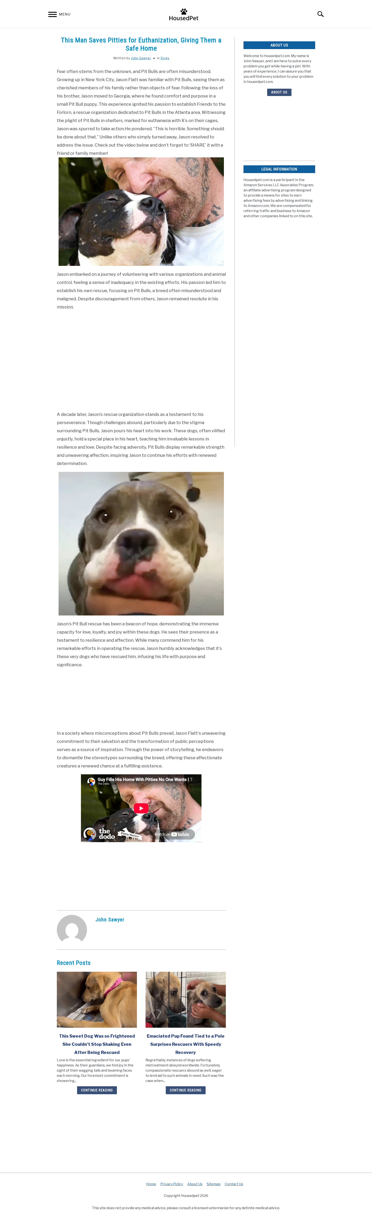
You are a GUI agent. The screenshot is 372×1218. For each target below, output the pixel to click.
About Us (279, 92)
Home (151, 1184)
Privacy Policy (171, 1184)
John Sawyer (141, 58)
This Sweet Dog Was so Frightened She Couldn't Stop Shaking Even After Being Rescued (97, 1044)
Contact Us (234, 1184)
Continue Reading (97, 1090)
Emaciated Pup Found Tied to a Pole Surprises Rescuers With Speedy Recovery (186, 1044)
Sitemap (213, 1184)
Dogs (165, 58)
